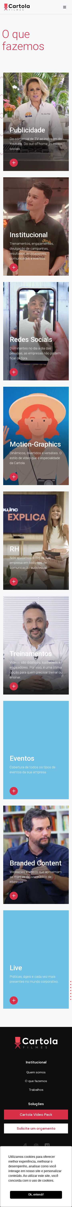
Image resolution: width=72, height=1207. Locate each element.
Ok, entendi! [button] (36, 1194)
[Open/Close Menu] (64, 7)
